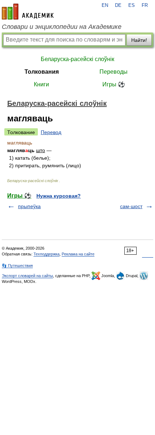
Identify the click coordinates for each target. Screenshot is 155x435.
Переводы (113, 72)
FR (145, 5)
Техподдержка (46, 254)
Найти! (139, 40)
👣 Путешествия (17, 265)
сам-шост (131, 206)
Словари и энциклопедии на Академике (61, 26)
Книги (41, 84)
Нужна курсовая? (58, 196)
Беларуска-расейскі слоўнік (77, 59)
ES (131, 5)
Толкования (42, 72)
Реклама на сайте (78, 254)
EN (105, 5)
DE (118, 5)
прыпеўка (29, 206)
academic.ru (28, 12)
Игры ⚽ (113, 84)
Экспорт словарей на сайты (27, 276)
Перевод (51, 132)
